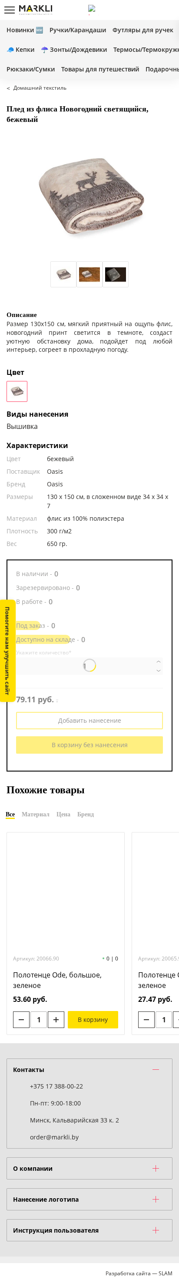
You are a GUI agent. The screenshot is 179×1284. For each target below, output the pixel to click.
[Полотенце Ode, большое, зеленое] (65, 892)
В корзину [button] (93, 1019)
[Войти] (138, 10)
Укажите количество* (44, 652)
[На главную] (35, 10)
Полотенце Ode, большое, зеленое (57, 980)
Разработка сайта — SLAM (139, 1273)
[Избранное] (152, 10)
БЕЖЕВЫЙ (17, 391)
